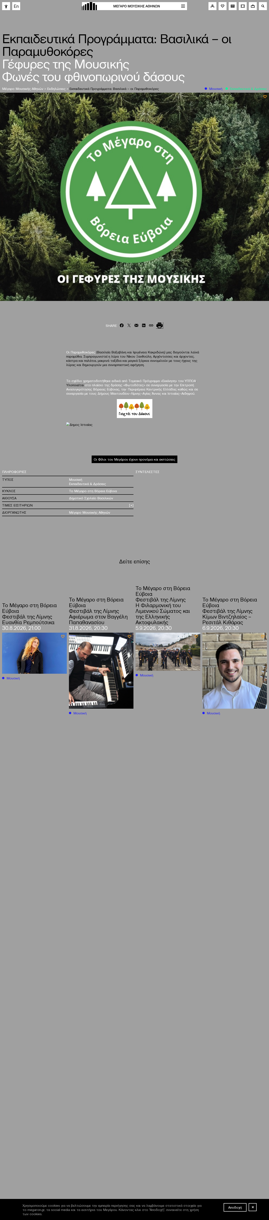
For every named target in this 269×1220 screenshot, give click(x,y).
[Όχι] (253, 1207)
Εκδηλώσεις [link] (57, 88)
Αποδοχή (235, 1207)
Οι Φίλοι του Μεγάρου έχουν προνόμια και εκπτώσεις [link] (134, 459)
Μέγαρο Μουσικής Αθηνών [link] (23, 88)
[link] (6, 6)
